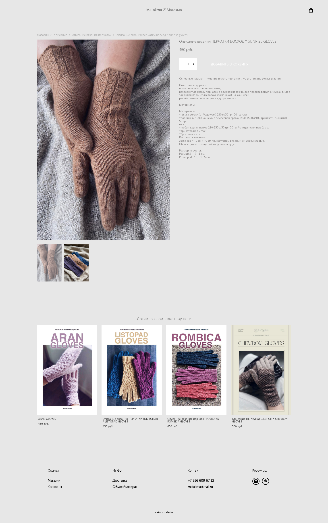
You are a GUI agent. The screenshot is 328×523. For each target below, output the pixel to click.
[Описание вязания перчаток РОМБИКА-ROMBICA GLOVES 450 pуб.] (196, 370)
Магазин (54, 481)
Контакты (55, 487)
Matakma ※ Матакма (164, 10)
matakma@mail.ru (200, 487)
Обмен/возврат (124, 487)
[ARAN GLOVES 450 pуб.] (67, 370)
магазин (43, 35)
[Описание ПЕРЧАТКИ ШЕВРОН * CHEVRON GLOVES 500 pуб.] (261, 370)
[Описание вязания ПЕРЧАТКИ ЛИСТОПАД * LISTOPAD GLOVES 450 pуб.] (132, 370)
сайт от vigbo (164, 512)
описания (60, 35)
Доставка (119, 481)
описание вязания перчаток (91, 35)
